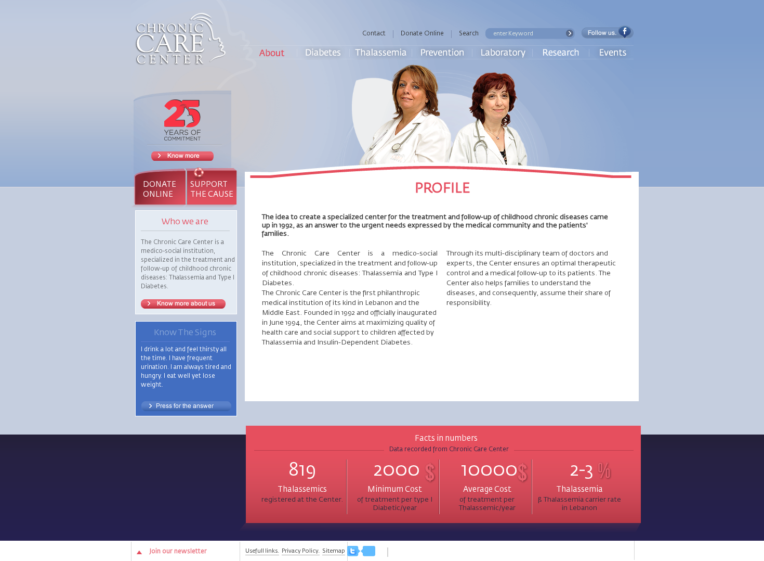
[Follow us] (361, 552)
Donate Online (422, 34)
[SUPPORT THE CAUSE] (211, 173)
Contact (374, 34)
